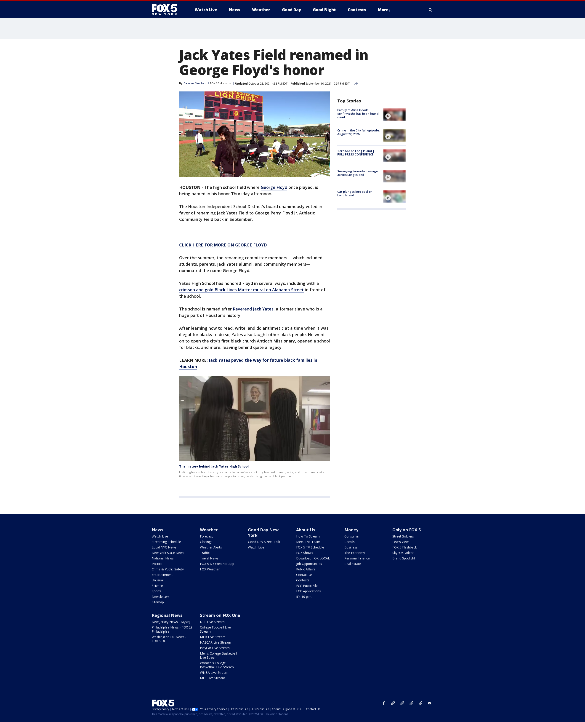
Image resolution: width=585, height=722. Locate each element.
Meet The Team (308, 542)
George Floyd (274, 187)
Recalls (349, 542)
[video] (394, 114)
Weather (209, 529)
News (157, 529)
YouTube (411, 703)
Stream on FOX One (220, 615)
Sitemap (158, 602)
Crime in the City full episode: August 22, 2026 (358, 132)
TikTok (402, 703)
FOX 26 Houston (220, 83)
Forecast (206, 536)
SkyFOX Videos (403, 553)
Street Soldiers (403, 536)
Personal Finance (357, 558)
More (383, 9)
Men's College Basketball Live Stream (218, 655)
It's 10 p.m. (304, 596)
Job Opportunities (309, 564)
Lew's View (400, 542)
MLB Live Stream (213, 637)
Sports (156, 591)
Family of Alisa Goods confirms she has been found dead (358, 113)
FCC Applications (308, 591)
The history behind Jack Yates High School (214, 466)
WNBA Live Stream (214, 672)
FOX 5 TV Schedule (310, 547)
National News (163, 558)
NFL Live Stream (212, 622)
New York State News (168, 553)
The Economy (354, 553)
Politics (157, 564)
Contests (302, 580)
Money (351, 529)
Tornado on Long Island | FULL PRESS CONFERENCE (356, 153)
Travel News (209, 558)
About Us (305, 529)
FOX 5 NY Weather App (217, 564)
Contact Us (304, 574)
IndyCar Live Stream (215, 648)
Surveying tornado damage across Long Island (357, 173)
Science (157, 585)
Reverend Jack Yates (253, 309)
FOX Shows (304, 553)
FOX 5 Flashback (404, 547)
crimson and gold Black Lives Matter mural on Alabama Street (241, 289)
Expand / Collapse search (430, 9)
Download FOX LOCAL (313, 558)
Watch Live (160, 536)
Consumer (352, 536)
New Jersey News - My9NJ (171, 622)
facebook (384, 703)
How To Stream (308, 536)
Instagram (393, 703)
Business (351, 547)
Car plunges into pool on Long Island (354, 193)
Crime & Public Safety (168, 569)
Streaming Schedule (166, 542)
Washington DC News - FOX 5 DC (169, 639)
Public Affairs (305, 569)
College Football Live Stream (215, 629)
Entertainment (162, 574)
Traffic (205, 553)
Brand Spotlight (403, 558)
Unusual (158, 580)
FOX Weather (210, 569)
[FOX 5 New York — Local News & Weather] (167, 9)
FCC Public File (307, 585)
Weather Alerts (211, 547)
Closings (206, 542)
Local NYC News (164, 547)
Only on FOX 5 (406, 529)
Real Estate (352, 564)
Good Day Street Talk (264, 542)
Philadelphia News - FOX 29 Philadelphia (172, 629)
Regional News (167, 615)
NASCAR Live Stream (215, 642)
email (429, 703)
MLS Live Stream (212, 678)
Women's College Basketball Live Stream (217, 665)
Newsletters (161, 596)
